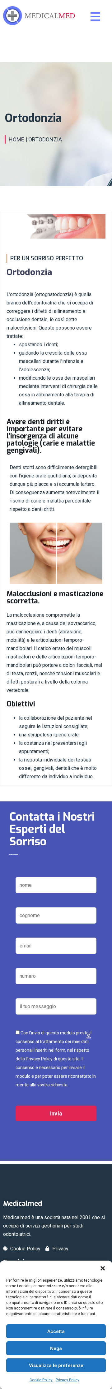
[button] (103, 1268)
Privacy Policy (67, 1380)
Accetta (56, 1331)
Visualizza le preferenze (56, 1365)
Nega (56, 1348)
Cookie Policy (41, 1380)
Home (16, 139)
